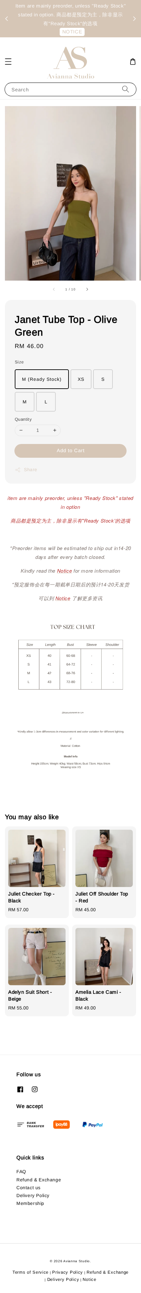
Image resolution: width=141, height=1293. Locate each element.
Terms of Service (30, 1272)
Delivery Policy (33, 1195)
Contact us (28, 1187)
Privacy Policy (67, 1272)
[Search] (125, 89)
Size (19, 362)
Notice (89, 1279)
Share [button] (30, 469)
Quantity (23, 419)
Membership (30, 1203)
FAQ (21, 1171)
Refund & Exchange (38, 1179)
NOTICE (72, 31)
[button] (8, 61)
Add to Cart (71, 450)
